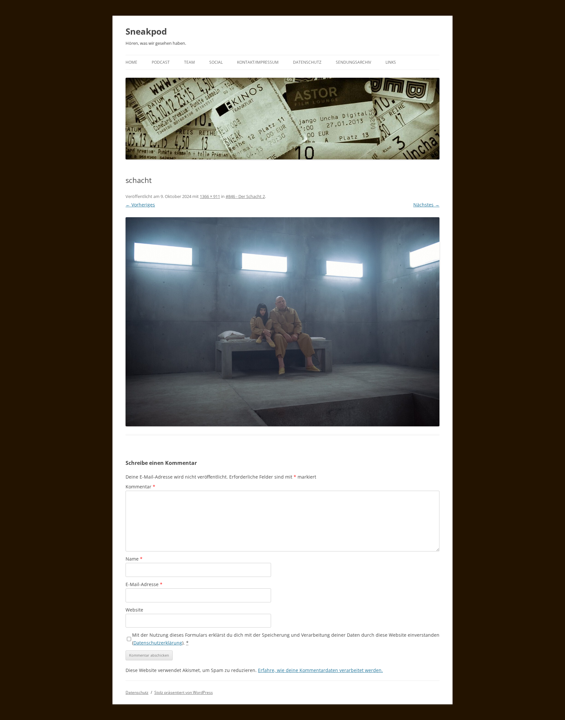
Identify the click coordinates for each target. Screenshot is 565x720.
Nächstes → (426, 205)
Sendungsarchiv (353, 62)
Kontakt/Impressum (258, 62)
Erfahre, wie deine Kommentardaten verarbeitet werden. (320, 670)
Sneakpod (146, 31)
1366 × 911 (210, 196)
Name (134, 559)
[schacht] (282, 321)
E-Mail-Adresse (144, 584)
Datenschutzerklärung (157, 643)
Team (189, 62)
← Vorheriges (140, 205)
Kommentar (140, 486)
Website (134, 610)
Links (390, 62)
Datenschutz (307, 62)
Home (131, 62)
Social (216, 62)
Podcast (161, 62)
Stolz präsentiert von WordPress (183, 692)
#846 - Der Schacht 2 (245, 196)
